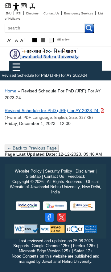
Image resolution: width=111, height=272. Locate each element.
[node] (44, 54)
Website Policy (28, 171)
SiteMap (33, 176)
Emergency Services (79, 13)
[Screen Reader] (24, 5)
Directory (32, 13)
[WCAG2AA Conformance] (52, 228)
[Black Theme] (34, 40)
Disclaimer (85, 171)
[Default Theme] (51, 40)
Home (10, 90)
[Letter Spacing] (32, 5)
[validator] (26, 228)
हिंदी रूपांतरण (63, 39)
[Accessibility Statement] (16, 6)
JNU (9, 13)
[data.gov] (82, 206)
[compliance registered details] (81, 228)
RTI (19, 13)
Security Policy (58, 171)
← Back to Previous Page (32, 148)
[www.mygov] (55, 205)
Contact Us (51, 13)
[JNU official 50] (61, 217)
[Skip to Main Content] (8, 5)
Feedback (76, 176)
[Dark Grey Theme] (43, 40)
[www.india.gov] (28, 205)
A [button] (22, 40)
